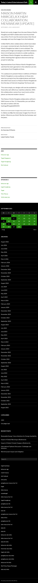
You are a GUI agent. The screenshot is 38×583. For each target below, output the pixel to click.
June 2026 (4, 248)
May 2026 (4, 252)
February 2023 (5, 345)
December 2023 (6, 311)
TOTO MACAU (5, 197)
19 (34, 221)
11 (29, 218)
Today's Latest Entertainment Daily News (15, 2)
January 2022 (5, 390)
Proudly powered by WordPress (9, 580)
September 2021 (6, 404)
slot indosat (4, 476)
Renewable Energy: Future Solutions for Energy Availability (19, 436)
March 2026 (4, 259)
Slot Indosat (4, 165)
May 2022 (4, 376)
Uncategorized (6, 10)
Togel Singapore (6, 158)
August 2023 (5, 324)
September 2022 (6, 362)
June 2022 (4, 373)
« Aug (3, 229)
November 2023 (6, 314)
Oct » (35, 229)
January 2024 (5, 307)
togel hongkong (5, 187)
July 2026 (4, 245)
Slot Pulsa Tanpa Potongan (9, 566)
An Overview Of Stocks (8, 129)
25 (29, 224)
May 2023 (4, 335)
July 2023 (4, 328)
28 (9, 227)
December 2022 (6, 352)
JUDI (2, 420)
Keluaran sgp (5, 154)
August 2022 (5, 366)
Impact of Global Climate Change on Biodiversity (15, 443)
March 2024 (4, 300)
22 (14, 224)
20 (3, 224)
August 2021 (5, 407)
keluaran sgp (5, 183)
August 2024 (5, 283)
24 (24, 224)
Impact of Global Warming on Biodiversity (13, 439)
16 (19, 221)
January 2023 (5, 349)
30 (19, 227)
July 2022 (4, 369)
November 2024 (6, 273)
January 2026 (5, 266)
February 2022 (5, 387)
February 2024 (5, 304)
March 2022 (4, 383)
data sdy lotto (5, 569)
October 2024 (5, 276)
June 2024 (4, 290)
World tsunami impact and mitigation (12, 451)
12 (34, 218)
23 (19, 224)
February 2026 (5, 262)
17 (24, 221)
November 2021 (6, 397)
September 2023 (6, 321)
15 (14, 221)
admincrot (16, 27)
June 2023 (4, 331)
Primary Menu (35, 2)
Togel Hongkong (6, 161)
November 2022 (6, 356)
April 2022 (4, 380)
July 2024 (4, 286)
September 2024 (6, 280)
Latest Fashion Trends (7, 136)
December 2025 (6, 269)
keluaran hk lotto (6, 562)
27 (3, 227)
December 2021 (6, 394)
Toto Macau (4, 194)
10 (24, 218)
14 (9, 221)
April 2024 (4, 297)
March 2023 (4, 342)
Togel (2, 190)
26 (34, 224)
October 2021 (5, 400)
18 (29, 221)
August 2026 (5, 242)
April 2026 (4, 255)
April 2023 (4, 338)
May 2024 (4, 293)
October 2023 (5, 318)
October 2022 (5, 359)
